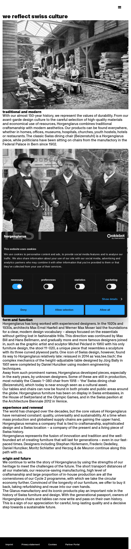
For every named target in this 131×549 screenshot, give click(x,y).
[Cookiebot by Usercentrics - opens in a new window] (110, 236)
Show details (110, 299)
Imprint (9, 544)
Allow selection (64, 309)
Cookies (52, 544)
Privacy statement (30, 544)
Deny (23, 309)
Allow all (105, 309)
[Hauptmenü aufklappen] (119, 7)
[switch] (48, 286)
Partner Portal (72, 544)
